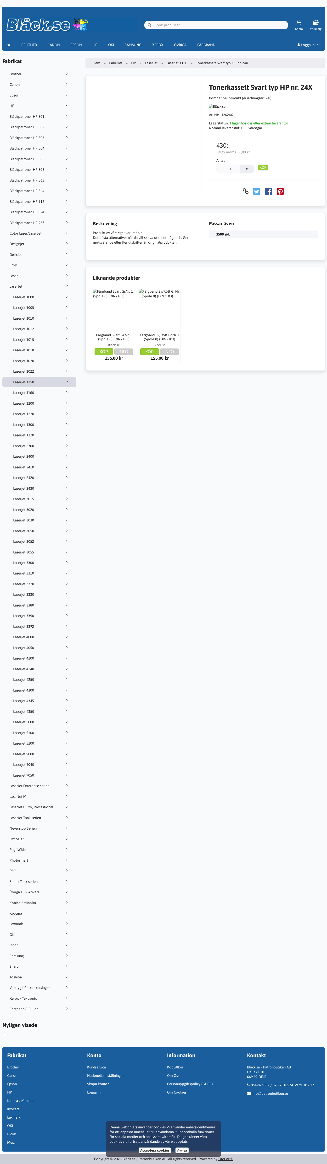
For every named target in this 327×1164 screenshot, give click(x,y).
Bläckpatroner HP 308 (27, 169)
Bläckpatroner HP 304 (27, 148)
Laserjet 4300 (23, 690)
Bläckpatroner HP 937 (27, 223)
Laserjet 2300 (23, 446)
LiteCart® (225, 1159)
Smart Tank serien (24, 882)
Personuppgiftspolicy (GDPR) (190, 1084)
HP (95, 45)
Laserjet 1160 (23, 393)
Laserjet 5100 (23, 733)
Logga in (307, 45)
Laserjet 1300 (23, 425)
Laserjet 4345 (23, 701)
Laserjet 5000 (23, 722)
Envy (13, 265)
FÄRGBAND (206, 45)
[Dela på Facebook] (268, 191)
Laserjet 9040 (23, 764)
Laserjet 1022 (23, 371)
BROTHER (29, 45)
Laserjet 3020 (23, 510)
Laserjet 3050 (23, 531)
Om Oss (173, 1075)
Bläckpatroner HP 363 (27, 180)
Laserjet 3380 (23, 605)
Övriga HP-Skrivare (24, 892)
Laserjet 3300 (23, 563)
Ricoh (14, 945)
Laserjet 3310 (23, 573)
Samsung (17, 956)
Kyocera (16, 913)
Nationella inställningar (105, 1075)
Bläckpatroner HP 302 (27, 127)
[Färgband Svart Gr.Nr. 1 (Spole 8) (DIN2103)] (114, 310)
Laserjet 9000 (23, 754)
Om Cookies (176, 1092)
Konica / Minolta (23, 903)
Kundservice (96, 1067)
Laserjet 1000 (23, 297)
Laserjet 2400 (23, 456)
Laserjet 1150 (23, 382)
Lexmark (16, 924)
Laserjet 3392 (23, 626)
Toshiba (16, 977)
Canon (15, 84)
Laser (14, 276)
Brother (15, 74)
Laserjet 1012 (23, 329)
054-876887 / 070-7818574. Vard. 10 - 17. (283, 1085)
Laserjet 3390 (23, 616)
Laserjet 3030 (23, 520)
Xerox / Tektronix (23, 998)
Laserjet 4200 (23, 658)
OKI (111, 45)
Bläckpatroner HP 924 (27, 212)
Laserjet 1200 (23, 403)
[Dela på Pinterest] (280, 191)
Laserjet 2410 (23, 467)
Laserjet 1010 (23, 318)
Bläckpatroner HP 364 (27, 191)
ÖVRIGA (180, 45)
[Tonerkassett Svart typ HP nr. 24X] (8, 1035)
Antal (220, 160)
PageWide (18, 850)
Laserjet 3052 (23, 541)
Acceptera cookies (154, 1150)
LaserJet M (18, 796)
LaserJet (16, 286)
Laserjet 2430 (23, 488)
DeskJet (16, 254)
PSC (13, 871)
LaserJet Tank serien (25, 818)
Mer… (11, 1142)
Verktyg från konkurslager (30, 988)
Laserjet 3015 (23, 499)
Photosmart (19, 860)
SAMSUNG (133, 45)
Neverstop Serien (23, 828)
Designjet (17, 244)
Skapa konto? (98, 1084)
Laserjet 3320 (23, 584)
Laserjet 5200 (23, 743)
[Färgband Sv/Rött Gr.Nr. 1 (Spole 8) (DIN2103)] (159, 310)
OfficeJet (17, 839)
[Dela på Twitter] (256, 191)
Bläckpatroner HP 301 (27, 116)
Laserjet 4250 (23, 679)
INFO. (123, 351)
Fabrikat (115, 63)
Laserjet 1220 (23, 414)
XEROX (157, 45)
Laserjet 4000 (23, 637)
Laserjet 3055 (23, 552)
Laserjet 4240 (23, 669)
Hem (96, 63)
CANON (54, 45)
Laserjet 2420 (23, 478)
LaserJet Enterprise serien (29, 786)
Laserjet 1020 (23, 361)
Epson (14, 95)
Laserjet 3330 (23, 594)
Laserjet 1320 (23, 435)
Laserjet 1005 (23, 308)
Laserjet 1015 (23, 340)
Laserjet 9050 (23, 775)
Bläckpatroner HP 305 (27, 159)
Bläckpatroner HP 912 (27, 201)
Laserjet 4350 (23, 711)
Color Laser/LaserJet (25, 233)
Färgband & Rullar (24, 1009)
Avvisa (182, 1150)
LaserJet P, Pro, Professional (31, 807)
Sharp (14, 966)
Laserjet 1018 (23, 350)
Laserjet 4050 (23, 648)
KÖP (262, 167)
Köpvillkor (175, 1067)
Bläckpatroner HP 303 (27, 138)
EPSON (76, 45)
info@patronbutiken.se (270, 1093)
